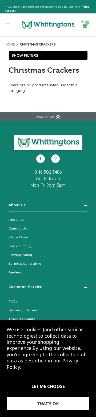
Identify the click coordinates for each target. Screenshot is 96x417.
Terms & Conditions (25, 263)
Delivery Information (26, 310)
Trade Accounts (22, 319)
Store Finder (19, 237)
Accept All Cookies (48, 403)
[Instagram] (55, 158)
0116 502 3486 (48, 172)
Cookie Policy (20, 246)
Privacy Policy (20, 255)
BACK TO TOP (45, 116)
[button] (48, 55)
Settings (48, 386)
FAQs (13, 301)
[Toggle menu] (7, 25)
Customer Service (25, 286)
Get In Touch (48, 178)
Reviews (15, 272)
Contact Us (18, 228)
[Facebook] (40, 158)
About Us (17, 205)
